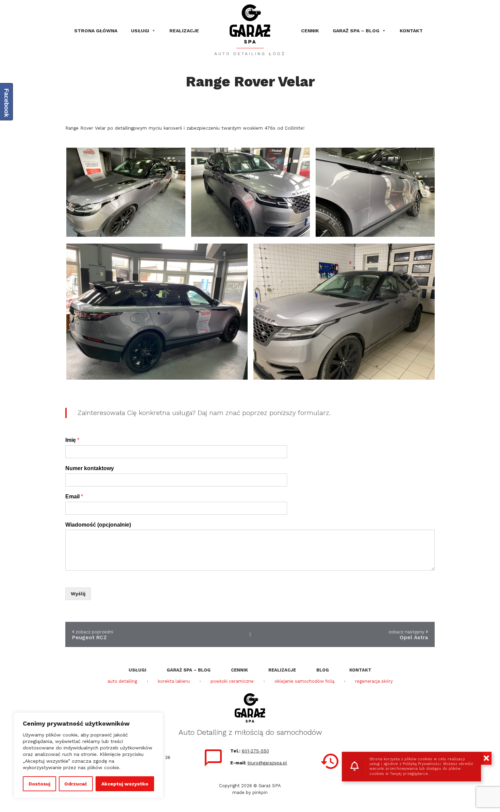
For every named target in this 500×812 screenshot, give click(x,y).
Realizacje (184, 30)
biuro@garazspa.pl (267, 762)
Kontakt (411, 30)
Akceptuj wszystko (124, 783)
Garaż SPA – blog (356, 30)
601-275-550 (255, 750)
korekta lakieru (174, 681)
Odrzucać (75, 783)
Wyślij (78, 593)
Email (74, 496)
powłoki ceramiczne (232, 681)
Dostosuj (39, 783)
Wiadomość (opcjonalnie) (98, 525)
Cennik (310, 30)
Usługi (140, 30)
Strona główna (95, 30)
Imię (72, 440)
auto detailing (122, 681)
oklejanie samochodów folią (304, 681)
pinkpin (260, 792)
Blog (322, 670)
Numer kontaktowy (89, 468)
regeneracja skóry (374, 681)
